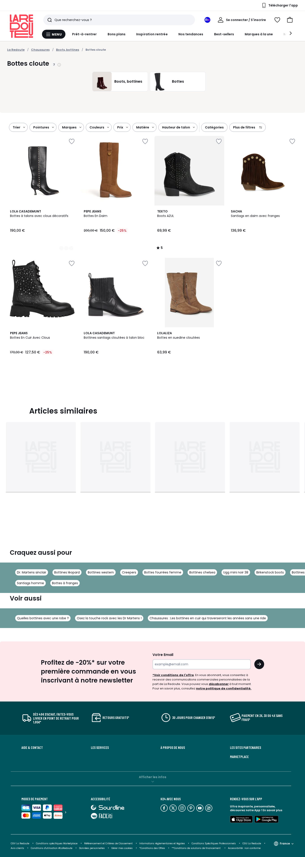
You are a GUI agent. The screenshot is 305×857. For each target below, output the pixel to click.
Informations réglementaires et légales (162, 843)
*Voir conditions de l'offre (173, 675)
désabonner (219, 684)
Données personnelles (92, 848)
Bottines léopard (67, 572)
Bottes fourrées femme (162, 572)
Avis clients (17, 848)
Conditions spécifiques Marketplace (56, 843)
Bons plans (117, 34)
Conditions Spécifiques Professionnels (214, 843)
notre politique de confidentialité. (223, 688)
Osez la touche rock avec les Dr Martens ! (109, 618)
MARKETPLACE (239, 757)
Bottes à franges (65, 583)
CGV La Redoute (20, 843)
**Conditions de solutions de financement (196, 848)
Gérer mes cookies (122, 848)
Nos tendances (190, 34)
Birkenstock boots (270, 572)
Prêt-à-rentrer (84, 34)
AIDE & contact (32, 748)
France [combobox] (285, 843)
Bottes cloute (96, 50)
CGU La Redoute (251, 843)
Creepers (129, 572)
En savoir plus (272, 810)
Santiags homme (30, 583)
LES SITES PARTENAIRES (245, 748)
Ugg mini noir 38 (235, 572)
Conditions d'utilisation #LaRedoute (51, 848)
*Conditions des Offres (152, 848)
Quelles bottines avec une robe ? (43, 618)
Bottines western (101, 572)
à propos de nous (173, 748)
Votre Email (162, 654)
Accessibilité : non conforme (244, 848)
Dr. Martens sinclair (31, 572)
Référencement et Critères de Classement (108, 843)
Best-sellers (224, 34)
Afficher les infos (152, 777)
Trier (16, 127)
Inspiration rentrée (151, 34)
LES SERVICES (100, 748)
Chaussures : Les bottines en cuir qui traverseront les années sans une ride (208, 618)
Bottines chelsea (202, 572)
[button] (289, 20)
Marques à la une (259, 34)
